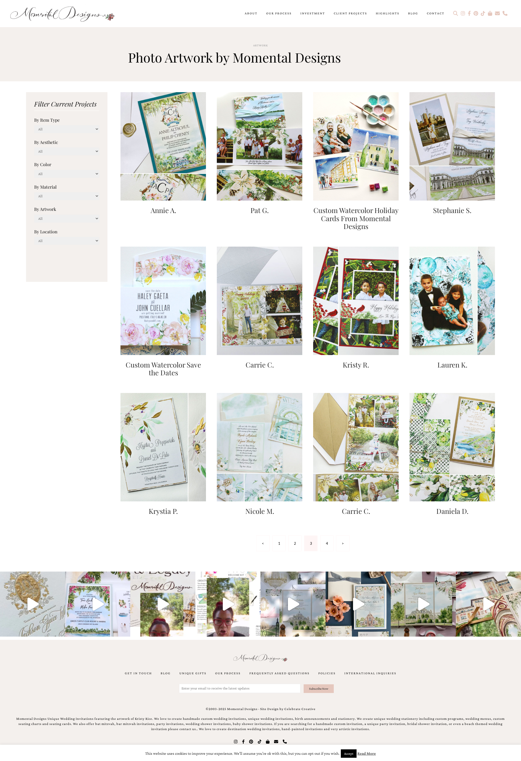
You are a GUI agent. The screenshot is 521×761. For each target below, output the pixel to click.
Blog (413, 13)
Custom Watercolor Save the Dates (163, 368)
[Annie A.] (163, 145)
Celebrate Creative (300, 709)
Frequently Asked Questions (279, 673)
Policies (327, 673)
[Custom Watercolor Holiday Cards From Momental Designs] (356, 145)
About (251, 13)
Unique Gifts (193, 673)
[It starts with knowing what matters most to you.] (488, 604)
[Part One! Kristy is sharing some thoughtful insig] (227, 604)
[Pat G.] (259, 145)
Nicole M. (259, 510)
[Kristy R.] (356, 300)
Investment (312, 13)
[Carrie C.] (259, 300)
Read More (366, 753)
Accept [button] (348, 754)
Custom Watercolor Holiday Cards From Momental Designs (356, 218)
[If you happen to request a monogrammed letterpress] (32, 604)
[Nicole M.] (259, 446)
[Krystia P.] (163, 446)
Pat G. (259, 210)
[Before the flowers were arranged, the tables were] (293, 604)
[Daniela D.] (452, 446)
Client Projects (350, 13)
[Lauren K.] (452, 300)
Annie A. (163, 210)
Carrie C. (260, 364)
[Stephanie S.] (452, 145)
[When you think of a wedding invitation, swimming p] (97, 604)
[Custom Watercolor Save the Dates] (163, 300)
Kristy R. (356, 364)
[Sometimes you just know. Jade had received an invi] (423, 604)
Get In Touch (138, 673)
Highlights (387, 13)
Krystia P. (163, 510)
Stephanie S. (452, 210)
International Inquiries (370, 673)
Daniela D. (452, 510)
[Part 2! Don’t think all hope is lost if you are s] (162, 604)
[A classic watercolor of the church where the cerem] (358, 604)
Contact (435, 13)
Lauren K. (452, 364)
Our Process (279, 13)
